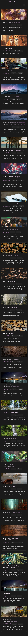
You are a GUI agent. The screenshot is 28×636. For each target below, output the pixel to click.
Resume (4, 4)
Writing (8, 4)
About (16, 4)
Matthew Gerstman (13, 2)
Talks (13, 4)
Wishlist (20, 4)
